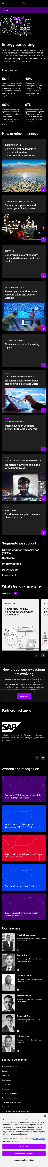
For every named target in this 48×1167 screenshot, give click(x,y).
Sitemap (5, 1088)
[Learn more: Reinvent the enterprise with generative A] (24, 477)
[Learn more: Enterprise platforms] (24, 433)
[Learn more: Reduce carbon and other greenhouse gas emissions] (24, 165)
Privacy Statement (9, 1093)
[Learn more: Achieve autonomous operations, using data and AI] (24, 261)
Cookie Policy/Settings (11, 1102)
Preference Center (9, 1066)
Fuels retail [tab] (9, 575)
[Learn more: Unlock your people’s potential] (24, 306)
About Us (5, 1075)
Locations (6, 1084)
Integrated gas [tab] (11, 563)
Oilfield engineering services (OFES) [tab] (20, 551)
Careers (5, 1070)
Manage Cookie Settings (24, 1160)
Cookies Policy (39, 1139)
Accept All (24, 1146)
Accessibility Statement (11, 1106)
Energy (5, 10)
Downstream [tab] (10, 569)
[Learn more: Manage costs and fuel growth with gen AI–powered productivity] (24, 391)
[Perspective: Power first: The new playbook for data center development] (20, 625)
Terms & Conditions (10, 1097)
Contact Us (6, 1079)
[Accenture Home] (24, 3)
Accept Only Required (24, 1153)
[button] (24, 696)
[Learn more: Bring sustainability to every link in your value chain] (24, 519)
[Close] (45, 1116)
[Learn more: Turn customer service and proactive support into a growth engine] (24, 350)
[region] (24, 1140)
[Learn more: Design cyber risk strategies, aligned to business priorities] (24, 218)
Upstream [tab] (8, 558)
